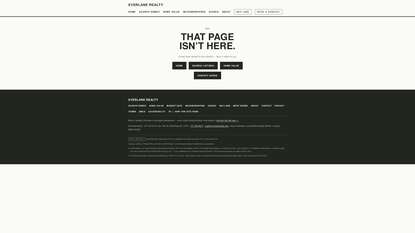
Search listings (203, 65)
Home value (171, 11)
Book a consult (268, 11)
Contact (266, 105)
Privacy (279, 105)
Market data (174, 105)
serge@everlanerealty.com (217, 125)
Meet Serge (240, 105)
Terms (132, 111)
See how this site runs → (227, 120)
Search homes (149, 11)
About (226, 11)
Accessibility (156, 111)
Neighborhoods (194, 11)
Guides (214, 11)
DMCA (142, 111)
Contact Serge (207, 75)
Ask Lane (242, 11)
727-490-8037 (196, 125)
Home (132, 11)
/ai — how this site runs (183, 111)
